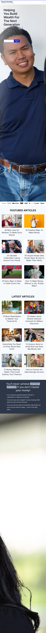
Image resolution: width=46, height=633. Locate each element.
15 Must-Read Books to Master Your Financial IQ (12, 318)
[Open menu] (44, 2)
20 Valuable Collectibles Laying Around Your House (11, 257)
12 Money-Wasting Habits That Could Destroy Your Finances (12, 371)
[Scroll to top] (42, 627)
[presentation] (12, 221)
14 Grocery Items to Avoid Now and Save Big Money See (34, 346)
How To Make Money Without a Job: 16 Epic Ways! (34, 283)
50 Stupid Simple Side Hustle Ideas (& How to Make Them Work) (34, 257)
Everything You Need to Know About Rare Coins (12, 346)
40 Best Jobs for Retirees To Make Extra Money (12, 232)
